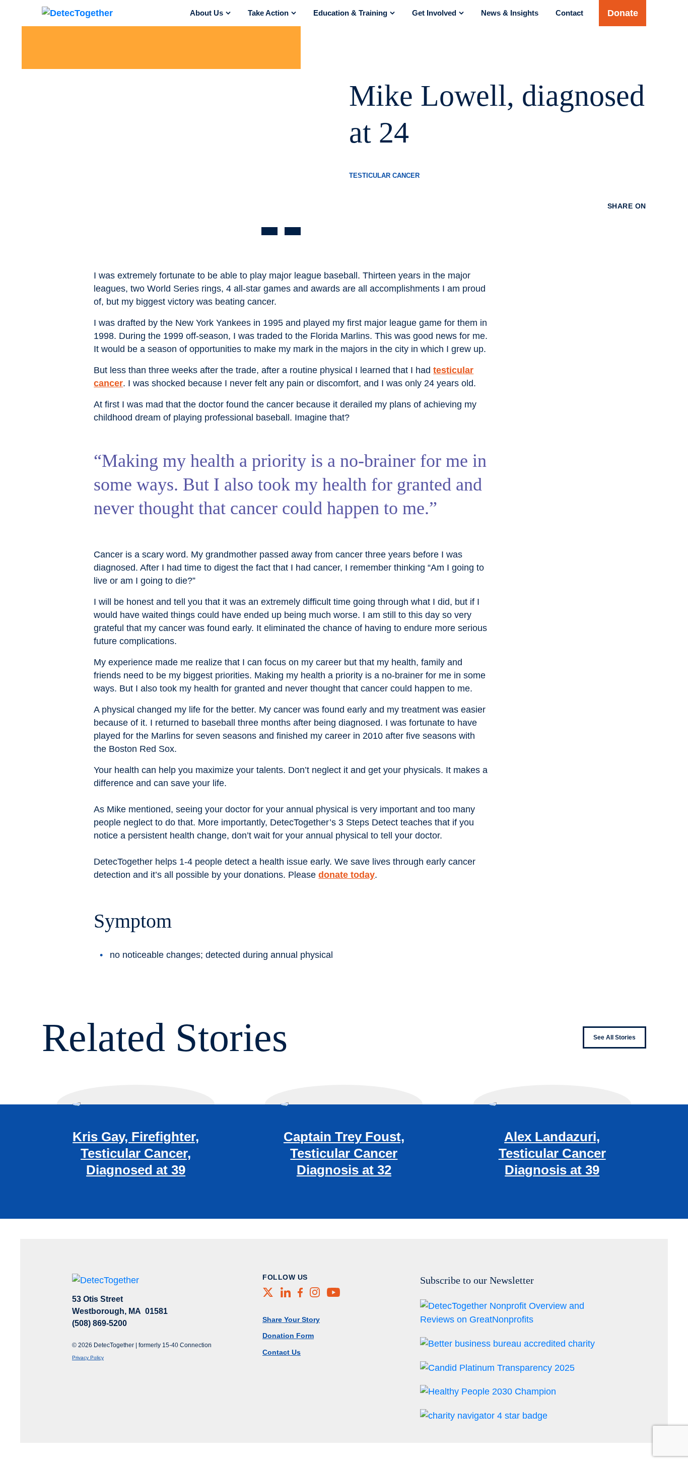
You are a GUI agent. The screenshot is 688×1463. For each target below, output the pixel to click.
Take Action (268, 13)
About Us (206, 13)
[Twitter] (591, 220)
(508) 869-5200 (99, 1323)
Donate (622, 13)
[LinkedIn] (490, 220)
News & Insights (509, 13)
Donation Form (288, 1336)
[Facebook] (543, 220)
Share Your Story (291, 1319)
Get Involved (434, 13)
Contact (569, 13)
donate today (346, 875)
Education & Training (350, 13)
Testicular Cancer (384, 175)
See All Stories (614, 1037)
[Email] (630, 220)
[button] (269, 231)
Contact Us (281, 1352)
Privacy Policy (88, 1357)
